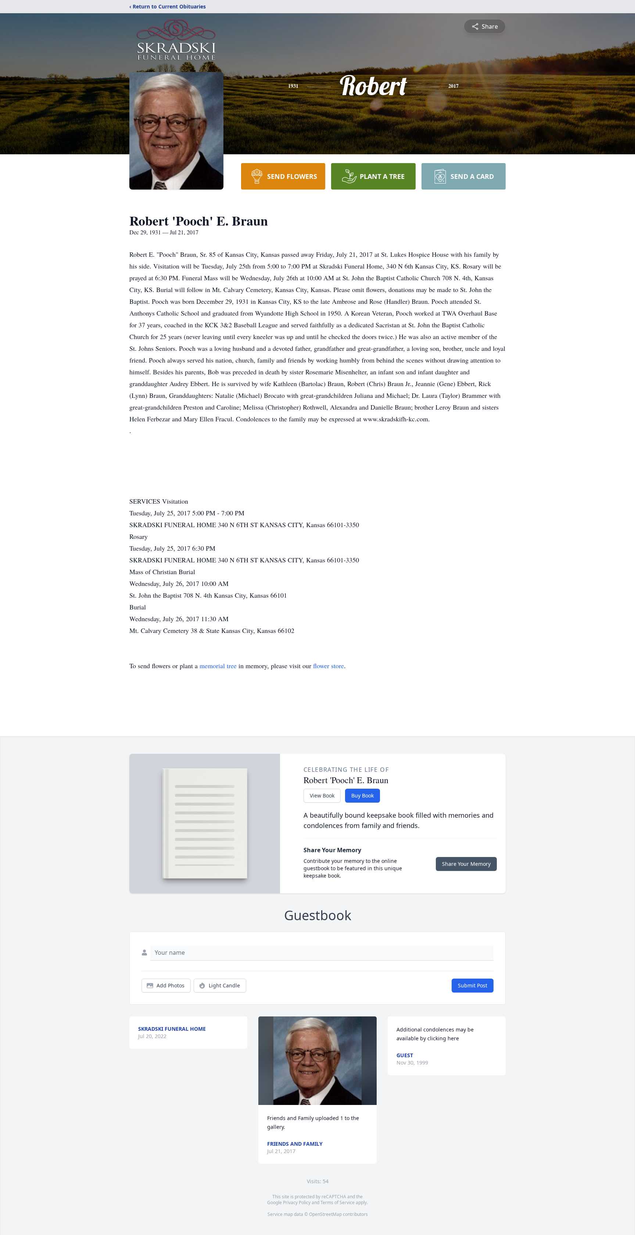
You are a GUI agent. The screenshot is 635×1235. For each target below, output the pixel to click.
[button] (317, 1060)
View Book (322, 795)
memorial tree (218, 665)
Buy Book (362, 795)
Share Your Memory (466, 863)
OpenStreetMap (325, 1214)
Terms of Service (337, 1202)
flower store (328, 665)
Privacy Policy (297, 1202)
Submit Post (472, 985)
